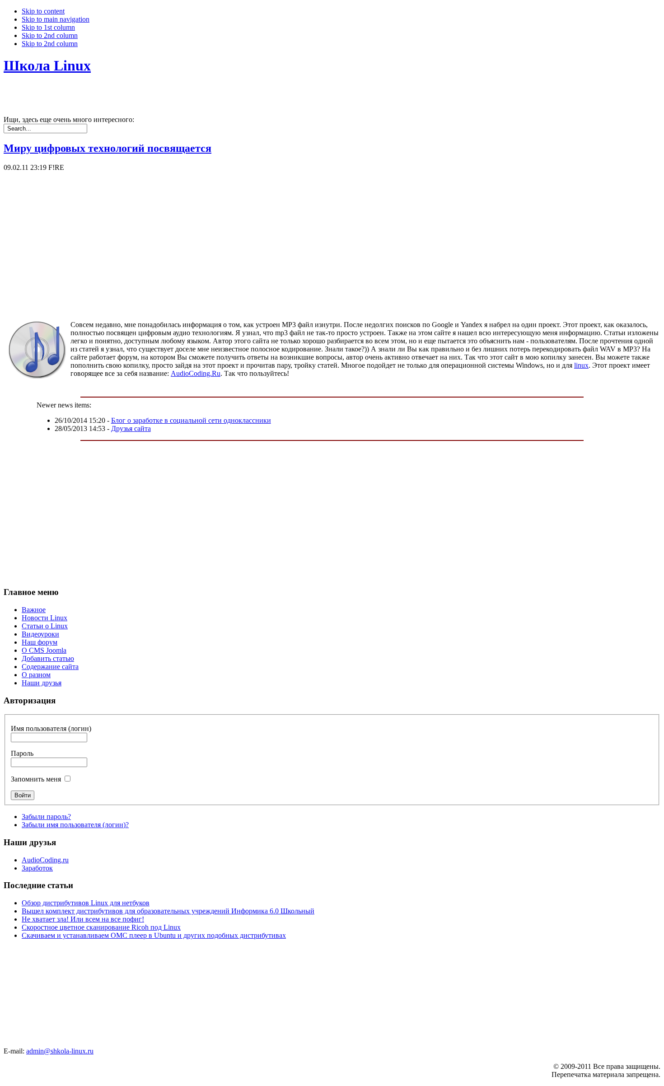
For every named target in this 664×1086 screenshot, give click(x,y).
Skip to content (43, 11)
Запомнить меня (36, 779)
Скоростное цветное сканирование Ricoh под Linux (101, 927)
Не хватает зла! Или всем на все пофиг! (83, 919)
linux (581, 365)
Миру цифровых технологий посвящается (107, 148)
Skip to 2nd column (50, 35)
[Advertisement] (275, 235)
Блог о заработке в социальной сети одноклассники (191, 420)
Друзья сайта (131, 428)
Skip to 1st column (48, 27)
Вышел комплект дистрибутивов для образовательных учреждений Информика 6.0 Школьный (168, 911)
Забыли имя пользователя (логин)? (75, 825)
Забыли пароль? (46, 816)
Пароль (22, 753)
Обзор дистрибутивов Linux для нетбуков (86, 903)
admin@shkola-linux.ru (60, 1051)
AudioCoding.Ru (195, 373)
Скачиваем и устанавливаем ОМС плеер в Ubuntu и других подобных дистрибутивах (154, 935)
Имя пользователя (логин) (51, 728)
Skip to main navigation (55, 19)
